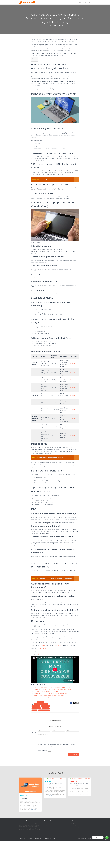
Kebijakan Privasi (38, 838)
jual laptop (44, 645)
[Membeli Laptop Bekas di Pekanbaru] (30, 785)
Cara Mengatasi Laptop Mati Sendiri (41, 704)
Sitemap (54, 838)
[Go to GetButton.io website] (107, 839)
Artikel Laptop (23, 795)
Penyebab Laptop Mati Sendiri (44, 710)
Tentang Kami (48, 838)
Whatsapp (46, 830)
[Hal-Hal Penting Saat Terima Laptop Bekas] (55, 778)
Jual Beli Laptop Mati (36, 706)
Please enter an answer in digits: (46, 746)
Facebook (46, 825)
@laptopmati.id (42, 654)
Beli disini (72, 363)
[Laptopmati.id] (27, 2)
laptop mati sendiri (45, 708)
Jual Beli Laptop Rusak (45, 706)
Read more (33, 809)
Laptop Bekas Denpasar (36, 708)
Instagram (46, 823)
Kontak (85, 2)
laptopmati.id (58, 645)
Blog (80, 2)
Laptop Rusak (34, 710)
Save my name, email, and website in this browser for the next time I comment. (57, 744)
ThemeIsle (89, 838)
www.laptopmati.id (41, 648)
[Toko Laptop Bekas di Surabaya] (80, 778)
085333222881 (42, 651)
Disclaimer (30, 838)
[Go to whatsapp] (107, 837)
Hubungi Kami (23, 838)
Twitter (45, 827)
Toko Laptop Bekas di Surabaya (79, 783)
